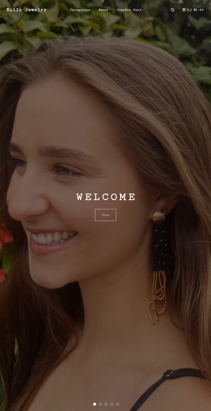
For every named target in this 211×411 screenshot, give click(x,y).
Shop (105, 215)
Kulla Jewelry (27, 10)
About (103, 10)
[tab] (94, 404)
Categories (80, 10)
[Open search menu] (172, 10)
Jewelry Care (129, 10)
